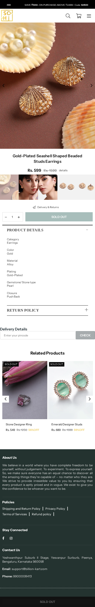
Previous (3, 85)
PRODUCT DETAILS (25, 230)
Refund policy (41, 514)
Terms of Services (14, 514)
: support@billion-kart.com (28, 569)
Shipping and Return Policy (21, 508)
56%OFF (33, 430)
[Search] (68, 15)
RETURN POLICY (23, 310)
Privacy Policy (55, 508)
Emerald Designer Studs (66, 424)
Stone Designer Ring (19, 424)
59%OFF (79, 430)
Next (91, 85)
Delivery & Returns (48, 207)
